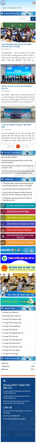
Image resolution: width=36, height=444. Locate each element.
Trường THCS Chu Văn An (11, 350)
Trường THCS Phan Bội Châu (12, 340)
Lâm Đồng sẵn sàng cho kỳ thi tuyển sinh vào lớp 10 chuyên (16, 45)
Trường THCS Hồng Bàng (11, 326)
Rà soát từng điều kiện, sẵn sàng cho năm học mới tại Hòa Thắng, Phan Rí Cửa (17, 170)
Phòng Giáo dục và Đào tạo (12, 316)
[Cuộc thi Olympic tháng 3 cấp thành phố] (18, 114)
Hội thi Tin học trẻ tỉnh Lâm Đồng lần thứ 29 (17, 87)
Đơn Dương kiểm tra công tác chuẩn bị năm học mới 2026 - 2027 (17, 160)
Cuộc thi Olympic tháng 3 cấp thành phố (16, 126)
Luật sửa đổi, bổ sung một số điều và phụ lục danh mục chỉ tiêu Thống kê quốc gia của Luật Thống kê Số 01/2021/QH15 (17, 194)
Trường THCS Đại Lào (10, 329)
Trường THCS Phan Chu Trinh (12, 347)
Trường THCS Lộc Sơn (10, 336)
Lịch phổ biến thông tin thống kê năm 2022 (17, 189)
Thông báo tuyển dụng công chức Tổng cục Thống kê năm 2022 (17, 199)
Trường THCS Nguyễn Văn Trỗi (13, 333)
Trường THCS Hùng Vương (12, 319)
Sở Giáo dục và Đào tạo (10, 312)
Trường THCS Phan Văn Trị (12, 343)
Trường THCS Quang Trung (12, 323)
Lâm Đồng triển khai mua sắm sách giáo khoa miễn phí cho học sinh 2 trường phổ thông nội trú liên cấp (18, 165)
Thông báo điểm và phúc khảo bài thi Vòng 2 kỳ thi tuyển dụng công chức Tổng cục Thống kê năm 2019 (18, 185)
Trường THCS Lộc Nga (10, 353)
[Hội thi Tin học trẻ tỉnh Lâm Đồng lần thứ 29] (18, 74)
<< (9, 146)
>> (27, 146)
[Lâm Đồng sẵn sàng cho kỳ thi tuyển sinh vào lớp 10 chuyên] (18, 32)
